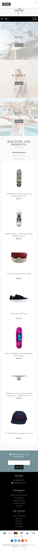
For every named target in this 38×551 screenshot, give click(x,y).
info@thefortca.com (19, 483)
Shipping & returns (19, 500)
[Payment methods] (4, 533)
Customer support (19, 503)
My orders (19, 518)
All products (19, 526)
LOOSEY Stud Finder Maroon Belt (19, 274)
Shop (19, 45)
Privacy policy (19, 498)
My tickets (19, 521)
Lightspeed (30, 545)
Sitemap (19, 506)
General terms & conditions (19, 495)
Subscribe (19, 467)
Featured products (19, 152)
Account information (19, 516)
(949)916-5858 (19, 480)
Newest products (19, 156)
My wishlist (19, 524)
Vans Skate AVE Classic (19, 313)
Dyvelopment (22, 546)
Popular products (19, 159)
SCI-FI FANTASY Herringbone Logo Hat (19, 433)
